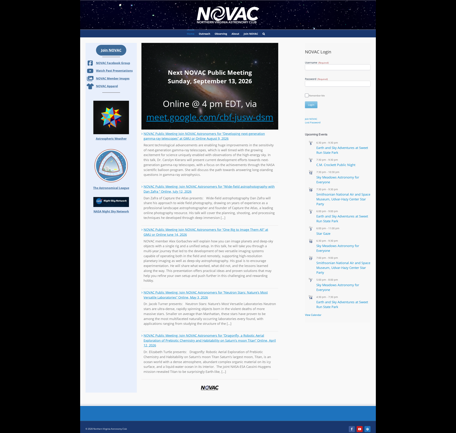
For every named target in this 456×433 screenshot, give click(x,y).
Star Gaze (323, 233)
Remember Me (317, 95)
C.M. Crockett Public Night (335, 165)
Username (317, 62)
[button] (264, 33)
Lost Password (312, 122)
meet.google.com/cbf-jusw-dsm (209, 117)
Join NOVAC (311, 118)
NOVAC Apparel (107, 86)
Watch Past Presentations (114, 71)
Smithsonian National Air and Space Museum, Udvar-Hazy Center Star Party (343, 199)
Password (316, 79)
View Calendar (313, 315)
